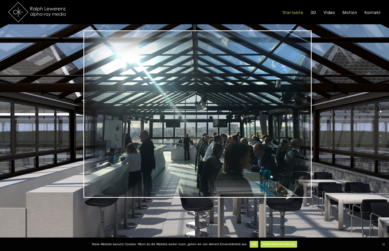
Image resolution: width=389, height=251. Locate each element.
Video (329, 12)
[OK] (383, 244)
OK (254, 244)
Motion (349, 12)
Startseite (293, 12)
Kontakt (372, 12)
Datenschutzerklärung (279, 244)
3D (313, 12)
